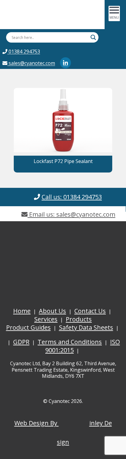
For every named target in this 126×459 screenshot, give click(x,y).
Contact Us (90, 311)
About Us (52, 311)
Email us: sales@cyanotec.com (71, 214)
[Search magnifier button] (93, 37)
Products (79, 319)
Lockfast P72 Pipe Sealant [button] (63, 161)
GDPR (21, 342)
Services (45, 319)
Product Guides (28, 327)
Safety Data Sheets (86, 327)
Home (22, 311)
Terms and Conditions (70, 342)
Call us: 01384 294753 (72, 197)
